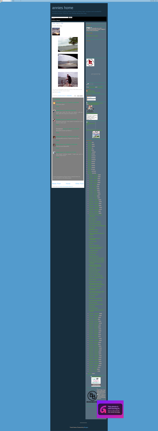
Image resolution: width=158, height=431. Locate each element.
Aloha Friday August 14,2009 (94, 239)
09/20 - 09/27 (94, 201)
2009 (90, 173)
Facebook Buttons (94, 104)
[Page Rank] (88, 28)
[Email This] (77, 96)
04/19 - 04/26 (93, 342)
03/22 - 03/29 (94, 350)
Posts (89, 97)
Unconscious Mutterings (95, 300)
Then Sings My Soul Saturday (97, 225)
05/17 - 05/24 (93, 334)
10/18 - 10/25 (93, 194)
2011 (89, 169)
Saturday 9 (92, 227)
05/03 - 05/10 (94, 338)
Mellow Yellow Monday (95, 286)
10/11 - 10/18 (93, 196)
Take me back (92, 279)
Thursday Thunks (93, 250)
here (59, 92)
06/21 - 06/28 (94, 325)
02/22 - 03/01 (94, 357)
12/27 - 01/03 (93, 174)
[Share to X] (79, 96)
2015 (90, 161)
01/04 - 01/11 (93, 371)
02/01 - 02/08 (94, 363)
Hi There (91, 236)
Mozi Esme (59, 102)
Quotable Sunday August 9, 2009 (96, 310)
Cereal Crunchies (93, 272)
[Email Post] (75, 95)
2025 (90, 142)
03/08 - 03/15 (94, 353)
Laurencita (59, 136)
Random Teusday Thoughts (96, 277)
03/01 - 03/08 (94, 355)
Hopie (57, 152)
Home (68, 183)
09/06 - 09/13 (94, 205)
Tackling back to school (95, 281)
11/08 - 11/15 (93, 188)
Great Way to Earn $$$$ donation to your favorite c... (97, 284)
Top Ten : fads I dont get (95, 275)
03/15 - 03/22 (94, 352)
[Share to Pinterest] (82, 96)
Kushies (91, 243)
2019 (90, 154)
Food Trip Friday (93, 231)
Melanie (58, 119)
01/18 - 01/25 (93, 367)
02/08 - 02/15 (94, 361)
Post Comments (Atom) (66, 186)
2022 (90, 148)
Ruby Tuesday (92, 268)
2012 (90, 167)
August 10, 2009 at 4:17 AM (68, 152)
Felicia (57, 144)
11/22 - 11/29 (93, 184)
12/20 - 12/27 (93, 176)
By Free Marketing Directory (94, 130)
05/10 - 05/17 (93, 336)
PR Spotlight (92, 254)
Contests (100, 87)
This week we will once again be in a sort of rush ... (96, 292)
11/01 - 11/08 (93, 190)
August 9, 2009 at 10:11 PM (70, 136)
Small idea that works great (96, 258)
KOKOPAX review (93, 229)
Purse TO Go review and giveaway (95, 215)
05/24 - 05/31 (94, 332)
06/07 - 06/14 (94, 329)
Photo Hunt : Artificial (95, 221)
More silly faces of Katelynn (96, 260)
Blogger (86, 427)
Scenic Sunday (93, 302)
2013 (90, 165)
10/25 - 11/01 (93, 192)
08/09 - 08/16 (94, 213)
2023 (90, 146)
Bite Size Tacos (93, 252)
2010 (90, 171)
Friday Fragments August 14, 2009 (96, 234)
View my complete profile (93, 92)
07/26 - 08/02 (94, 315)
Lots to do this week (94, 273)
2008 (90, 373)
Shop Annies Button (91, 113)
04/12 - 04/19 (93, 344)
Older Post (79, 183)
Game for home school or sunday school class (96, 248)
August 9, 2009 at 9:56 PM (71, 128)
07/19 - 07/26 (93, 317)
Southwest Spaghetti (94, 270)
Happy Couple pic (94, 256)
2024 (90, 144)
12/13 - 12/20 (93, 178)
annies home (62, 8)
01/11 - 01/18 (93, 369)
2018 (90, 156)
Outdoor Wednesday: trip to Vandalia (96, 262)
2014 (89, 163)
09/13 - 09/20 (94, 203)
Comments (91, 99)
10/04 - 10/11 (93, 197)
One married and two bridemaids (94, 289)
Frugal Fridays (93, 241)
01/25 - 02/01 (93, 365)
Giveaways (92, 87)
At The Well (92, 296)
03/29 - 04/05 (94, 348)
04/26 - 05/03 (94, 340)
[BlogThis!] (78, 96)
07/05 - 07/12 (94, 321)
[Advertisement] (95, 49)
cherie (57, 110)
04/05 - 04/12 (94, 346)
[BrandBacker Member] (92, 402)
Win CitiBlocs (92, 220)
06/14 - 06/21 (93, 327)
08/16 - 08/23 (94, 211)
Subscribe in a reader (92, 35)
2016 (90, 159)
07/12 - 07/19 (93, 319)
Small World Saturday (95, 223)
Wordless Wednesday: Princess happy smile (95, 265)
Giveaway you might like (95, 298)
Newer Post (56, 183)
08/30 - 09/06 (94, 207)
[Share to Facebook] (81, 96)
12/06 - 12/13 (93, 180)
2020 (90, 152)
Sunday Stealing (93, 308)
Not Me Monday (93, 294)
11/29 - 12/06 (93, 182)
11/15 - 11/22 (93, 186)
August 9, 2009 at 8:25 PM (71, 102)
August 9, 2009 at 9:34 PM (69, 119)
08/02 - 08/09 (94, 313)
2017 (89, 157)
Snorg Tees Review (94, 245)
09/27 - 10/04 (94, 199)
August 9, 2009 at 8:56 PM (68, 110)
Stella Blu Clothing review (96, 304)
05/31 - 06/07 (94, 330)
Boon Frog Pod (93, 218)
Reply (57, 106)
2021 (90, 150)
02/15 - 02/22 (94, 359)
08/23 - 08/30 (94, 209)
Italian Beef (92, 306)
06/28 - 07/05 (94, 323)
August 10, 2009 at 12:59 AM (68, 144)
